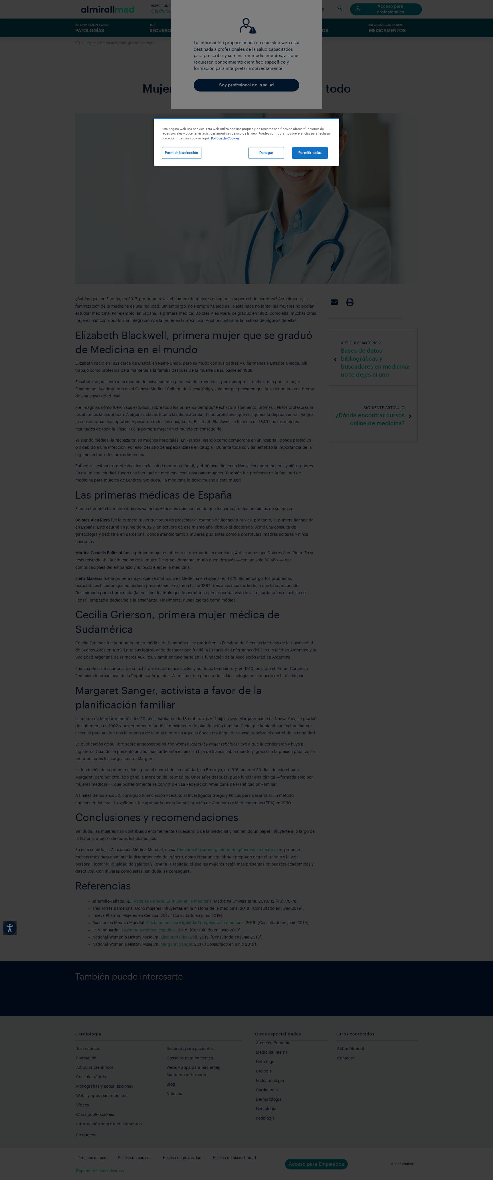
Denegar (266, 153)
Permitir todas (310, 153)
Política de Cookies (225, 138)
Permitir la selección (181, 153)
